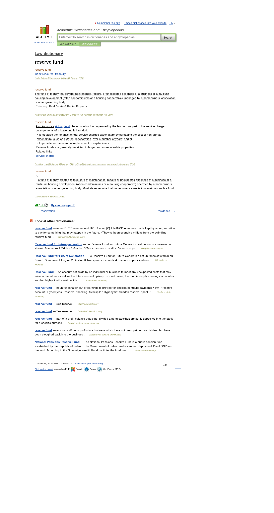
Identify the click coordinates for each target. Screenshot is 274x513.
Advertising (97, 363)
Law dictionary (68, 43)
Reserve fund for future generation (58, 244)
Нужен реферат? (63, 205)
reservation (48, 210)
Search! (168, 37)
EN (171, 23)
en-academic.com (44, 42)
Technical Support (82, 363)
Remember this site (109, 23)
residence (164, 210)
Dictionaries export (44, 369)
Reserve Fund (44, 271)
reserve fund (43, 228)
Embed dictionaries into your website (145, 23)
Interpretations (89, 43)
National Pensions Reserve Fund (57, 341)
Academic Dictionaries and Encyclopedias (90, 30)
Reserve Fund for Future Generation (59, 255)
